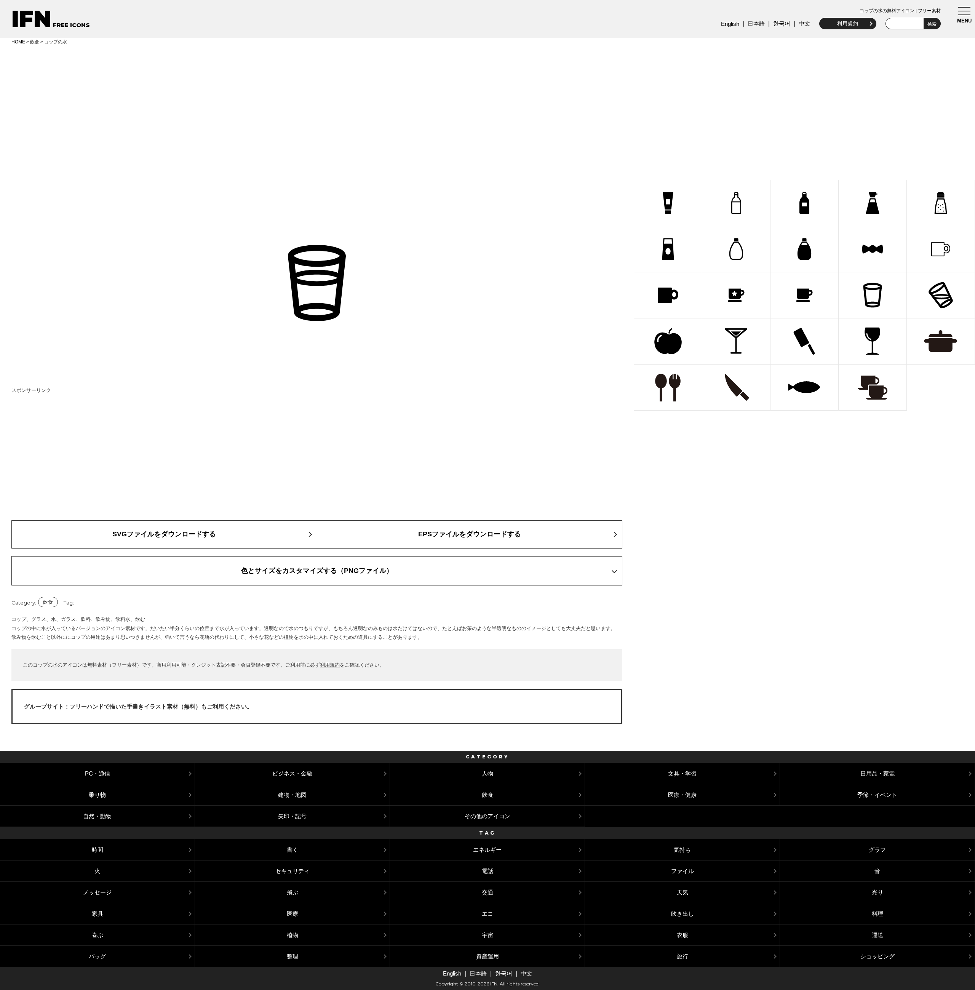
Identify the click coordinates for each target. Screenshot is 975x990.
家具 (97, 913)
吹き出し (682, 913)
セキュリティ (292, 871)
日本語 (756, 23)
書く (292, 849)
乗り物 (97, 795)
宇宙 (487, 935)
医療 (292, 913)
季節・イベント (877, 795)
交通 (487, 892)
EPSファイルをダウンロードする (469, 534)
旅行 (682, 956)
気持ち (682, 849)
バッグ (97, 956)
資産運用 (487, 956)
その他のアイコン (487, 816)
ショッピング (877, 956)
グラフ (877, 849)
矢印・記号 (292, 816)
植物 (292, 935)
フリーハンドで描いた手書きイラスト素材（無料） (135, 706)
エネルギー (487, 849)
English (730, 24)
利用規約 (847, 23)
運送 (877, 935)
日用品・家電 (877, 773)
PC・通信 (97, 773)
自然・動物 (97, 816)
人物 (487, 773)
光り (877, 892)
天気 (682, 892)
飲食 (34, 42)
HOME (18, 42)
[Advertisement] (487, 111)
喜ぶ (97, 935)
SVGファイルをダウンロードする (164, 534)
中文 (804, 23)
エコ (487, 913)
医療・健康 (682, 795)
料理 (877, 913)
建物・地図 (292, 795)
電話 (487, 871)
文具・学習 (682, 773)
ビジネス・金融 (292, 773)
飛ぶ (292, 892)
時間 (97, 849)
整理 (292, 956)
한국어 (781, 23)
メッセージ (97, 892)
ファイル (682, 871)
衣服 (682, 935)
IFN (31, 19)
